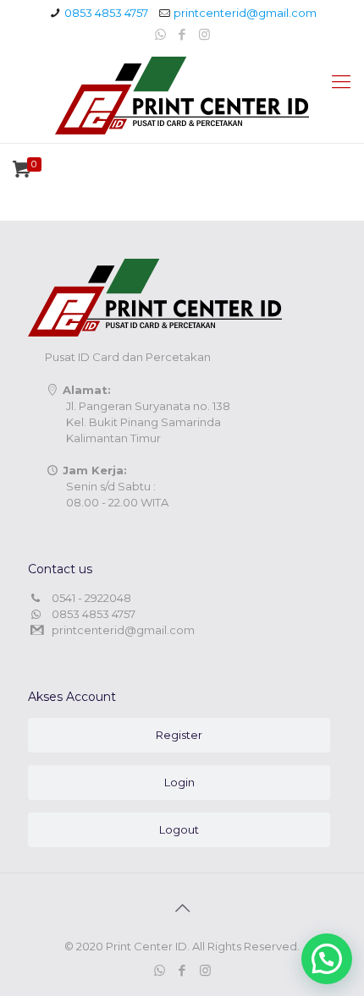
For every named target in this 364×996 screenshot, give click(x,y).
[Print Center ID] (182, 95)
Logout (179, 829)
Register (179, 735)
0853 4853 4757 (106, 12)
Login (179, 782)
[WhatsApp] (160, 34)
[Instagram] (204, 34)
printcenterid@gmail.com (245, 12)
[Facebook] (182, 34)
